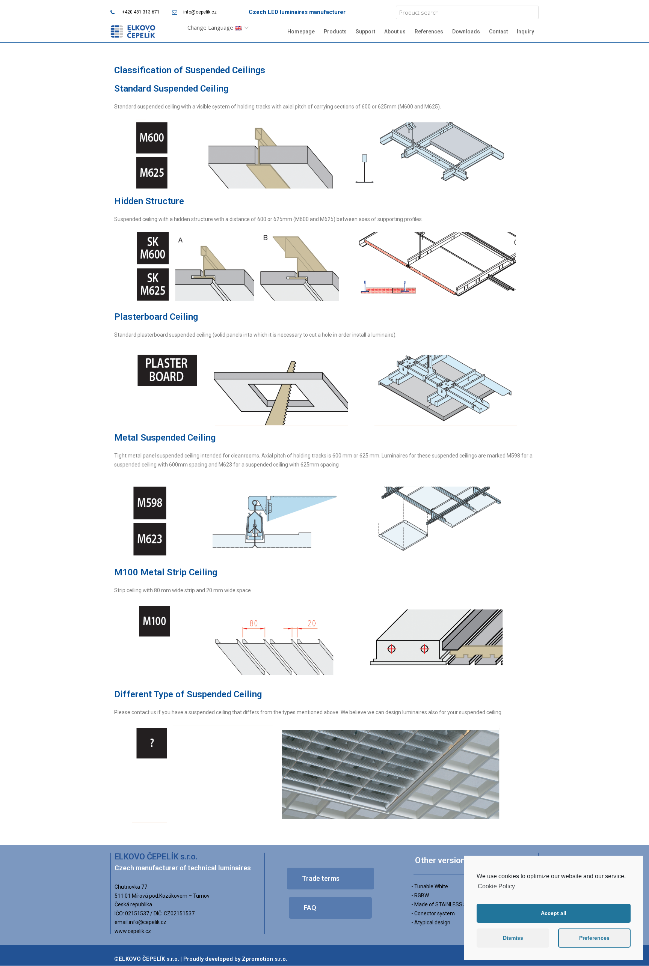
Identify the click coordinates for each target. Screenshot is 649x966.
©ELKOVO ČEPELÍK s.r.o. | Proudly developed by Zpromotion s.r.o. (200, 958)
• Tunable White (429, 886)
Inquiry (525, 32)
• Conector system (433, 913)
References (429, 32)
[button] (330, 878)
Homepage (301, 32)
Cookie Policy (496, 886)
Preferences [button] (594, 938)
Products (335, 32)
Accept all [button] (553, 913)
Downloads (466, 32)
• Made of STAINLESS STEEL (445, 904)
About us (395, 32)
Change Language (211, 27)
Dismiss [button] (513, 938)
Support (365, 32)
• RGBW (420, 895)
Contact (498, 32)
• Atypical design (430, 922)
